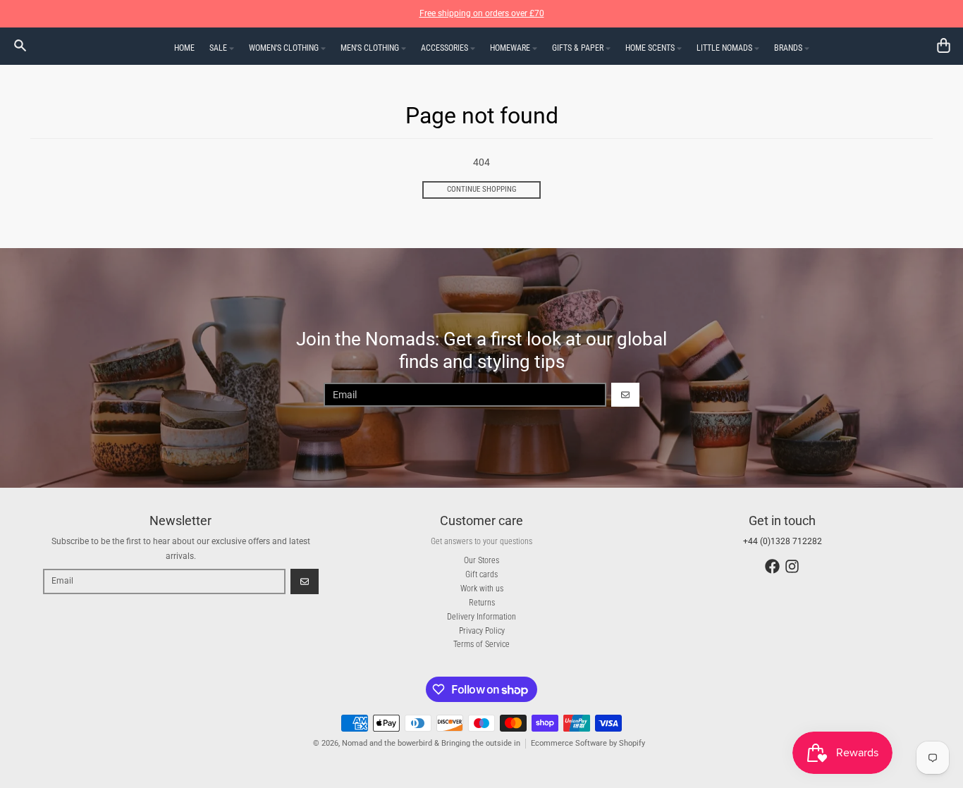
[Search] (20, 45)
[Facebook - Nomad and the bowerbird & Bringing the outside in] (772, 566)
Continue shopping (482, 189)
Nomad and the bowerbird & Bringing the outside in (431, 743)
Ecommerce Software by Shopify (588, 743)
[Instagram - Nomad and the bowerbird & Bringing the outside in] (792, 566)
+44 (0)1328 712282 (782, 541)
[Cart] (943, 45)
